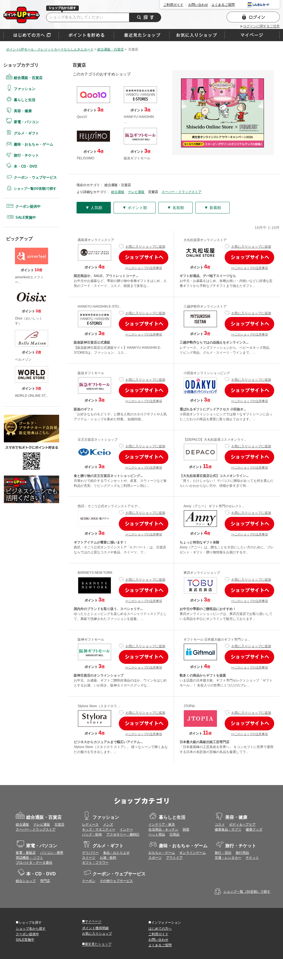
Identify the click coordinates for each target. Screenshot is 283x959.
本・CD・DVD (25, 166)
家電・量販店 (26, 853)
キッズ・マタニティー (98, 829)
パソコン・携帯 (51, 853)
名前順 (175, 207)
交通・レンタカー (228, 858)
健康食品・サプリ (228, 829)
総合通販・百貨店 (28, 78)
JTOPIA (189, 706)
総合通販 (117, 192)
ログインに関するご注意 (261, 26)
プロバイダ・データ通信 (34, 863)
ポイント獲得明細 (95, 928)
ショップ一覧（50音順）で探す (246, 892)
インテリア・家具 (161, 824)
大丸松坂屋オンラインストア (205, 240)
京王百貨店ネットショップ (97, 440)
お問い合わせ (198, 5)
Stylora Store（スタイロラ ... (99, 706)
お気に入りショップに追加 (145, 247)
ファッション (24, 89)
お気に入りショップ (97, 934)
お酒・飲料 (108, 858)
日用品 (174, 834)
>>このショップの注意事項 (143, 268)
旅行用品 (242, 853)
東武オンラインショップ (202, 573)
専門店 (45, 881)
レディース (90, 824)
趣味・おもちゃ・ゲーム (33, 144)
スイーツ (88, 858)
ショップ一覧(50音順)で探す (35, 189)
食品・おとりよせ (116, 853)
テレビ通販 (136, 192)
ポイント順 (134, 207)
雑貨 (186, 829)
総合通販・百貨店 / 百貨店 (21, 15)
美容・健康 (23, 111)
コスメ (220, 824)
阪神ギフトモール (91, 639)
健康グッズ (254, 829)
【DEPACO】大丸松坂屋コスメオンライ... (215, 440)
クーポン (88, 881)
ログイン (253, 17)
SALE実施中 (25, 217)
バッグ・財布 (92, 834)
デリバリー (90, 853)
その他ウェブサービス (116, 881)
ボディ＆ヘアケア (242, 824)
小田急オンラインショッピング (207, 373)
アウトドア (174, 858)
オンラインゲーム (192, 853)
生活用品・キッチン (163, 829)
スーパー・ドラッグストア (181, 192)
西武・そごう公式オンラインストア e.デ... (109, 506)
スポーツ (155, 858)
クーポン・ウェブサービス (35, 177)
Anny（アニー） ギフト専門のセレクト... (214, 506)
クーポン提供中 (28, 206)
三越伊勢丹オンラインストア (205, 306)
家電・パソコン (26, 122)
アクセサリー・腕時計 (123, 834)
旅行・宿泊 (223, 853)
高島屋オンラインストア (96, 240)
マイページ (91, 921)
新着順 (212, 207)
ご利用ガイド (173, 5)
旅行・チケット (26, 155)
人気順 (93, 207)
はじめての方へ (31, 35)
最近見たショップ (96, 944)
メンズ (108, 824)
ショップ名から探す (31, 929)
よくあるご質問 (223, 5)
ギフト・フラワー (95, 863)
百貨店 (59, 824)
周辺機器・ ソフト (29, 858)
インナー (126, 829)
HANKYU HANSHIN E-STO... (99, 306)
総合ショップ (26, 881)
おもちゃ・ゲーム (161, 853)
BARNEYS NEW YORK (95, 573)
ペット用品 (156, 834)
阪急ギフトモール (91, 373)
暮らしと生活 (24, 100)
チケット (252, 858)
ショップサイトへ (143, 257)
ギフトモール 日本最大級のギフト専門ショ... (217, 639)
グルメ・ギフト (26, 133)
